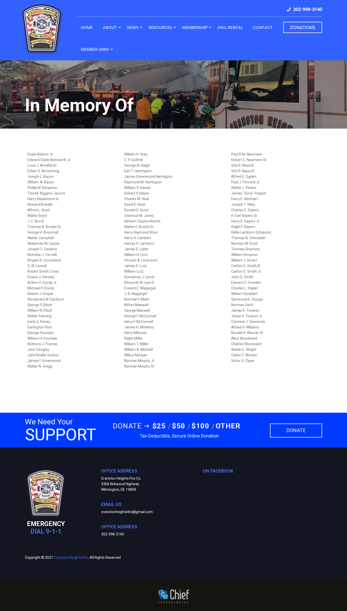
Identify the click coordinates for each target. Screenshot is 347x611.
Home (87, 27)
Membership (195, 27)
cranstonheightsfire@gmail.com (127, 512)
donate (296, 430)
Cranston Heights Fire (71, 557)
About (110, 27)
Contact (263, 27)
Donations (302, 28)
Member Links (95, 49)
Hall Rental (230, 27)
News (132, 27)
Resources (160, 27)
